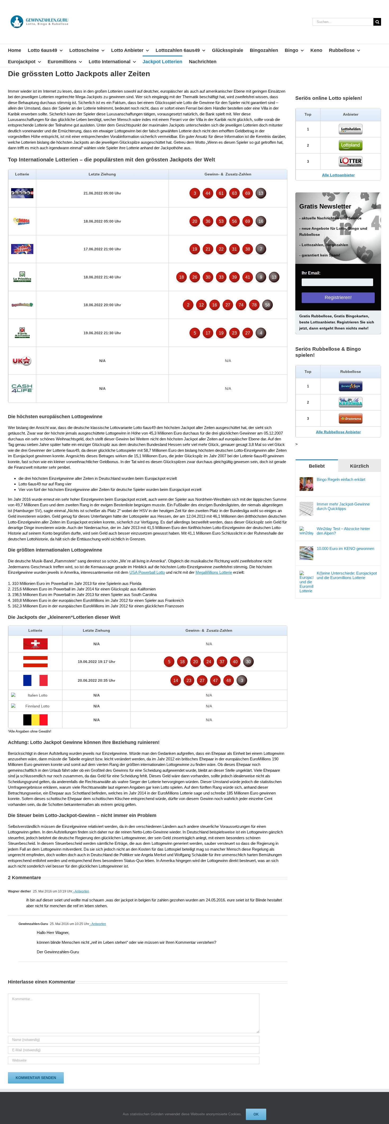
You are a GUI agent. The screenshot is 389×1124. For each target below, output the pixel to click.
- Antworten (80, 891)
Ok (256, 1114)
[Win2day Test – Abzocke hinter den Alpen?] (306, 529)
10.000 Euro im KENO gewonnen (345, 548)
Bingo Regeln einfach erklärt (341, 479)
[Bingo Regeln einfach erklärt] (306, 480)
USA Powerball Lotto (147, 572)
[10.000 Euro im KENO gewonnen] (306, 549)
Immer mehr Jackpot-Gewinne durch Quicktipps (343, 506)
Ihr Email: (311, 273)
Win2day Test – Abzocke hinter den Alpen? (343, 530)
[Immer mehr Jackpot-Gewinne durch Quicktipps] (306, 504)
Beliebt (317, 466)
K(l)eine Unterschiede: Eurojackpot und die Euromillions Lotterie (347, 575)
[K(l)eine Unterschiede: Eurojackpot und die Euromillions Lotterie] (306, 573)
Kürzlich (359, 466)
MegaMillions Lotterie (214, 572)
